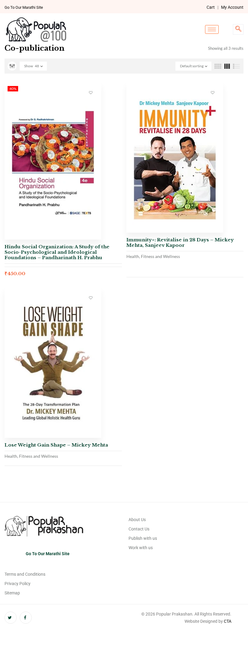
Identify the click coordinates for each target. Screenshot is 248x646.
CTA (227, 621)
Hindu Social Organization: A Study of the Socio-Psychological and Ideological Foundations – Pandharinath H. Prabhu (57, 252)
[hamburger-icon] (212, 29)
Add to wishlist (90, 92)
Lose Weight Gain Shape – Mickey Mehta (56, 445)
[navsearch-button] (238, 29)
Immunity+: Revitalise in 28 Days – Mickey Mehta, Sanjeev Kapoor (180, 242)
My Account (232, 7)
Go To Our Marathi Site (24, 7)
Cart (211, 7)
